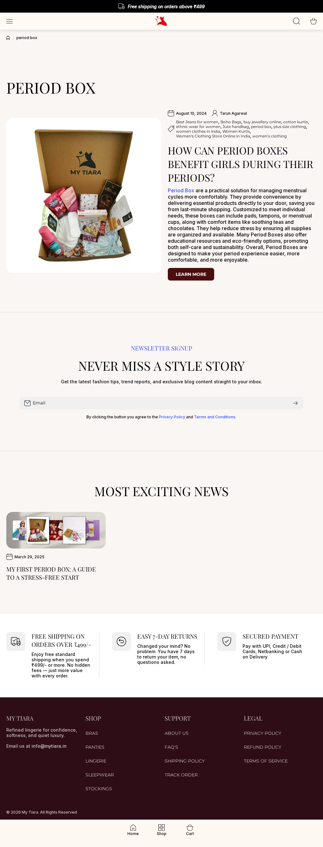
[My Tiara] (161, 21)
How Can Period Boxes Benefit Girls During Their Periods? (240, 163)
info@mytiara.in (49, 746)
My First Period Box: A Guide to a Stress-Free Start (51, 573)
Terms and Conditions (214, 417)
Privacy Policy (172, 417)
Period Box (181, 190)
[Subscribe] (295, 403)
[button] (313, 21)
